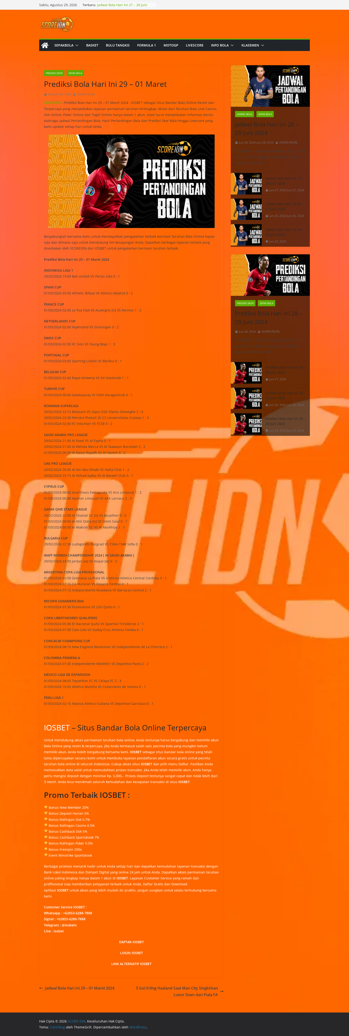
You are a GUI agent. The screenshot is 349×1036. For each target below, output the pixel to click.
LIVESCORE (194, 45)
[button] (76, 45)
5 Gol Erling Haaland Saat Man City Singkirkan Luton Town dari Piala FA (177, 991)
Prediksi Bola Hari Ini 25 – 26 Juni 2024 (285, 421)
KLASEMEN (250, 45)
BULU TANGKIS (118, 45)
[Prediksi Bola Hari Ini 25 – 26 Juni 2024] (246, 424)
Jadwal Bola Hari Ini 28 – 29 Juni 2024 (266, 128)
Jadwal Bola (244, 114)
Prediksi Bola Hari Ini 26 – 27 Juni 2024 (285, 395)
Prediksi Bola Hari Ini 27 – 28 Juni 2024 (285, 370)
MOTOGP (171, 45)
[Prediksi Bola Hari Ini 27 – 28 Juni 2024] (246, 373)
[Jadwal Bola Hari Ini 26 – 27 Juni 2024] (246, 210)
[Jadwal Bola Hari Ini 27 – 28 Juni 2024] (246, 184)
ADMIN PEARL (86, 94)
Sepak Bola (75, 73)
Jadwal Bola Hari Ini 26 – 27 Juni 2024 (284, 206)
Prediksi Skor (54, 73)
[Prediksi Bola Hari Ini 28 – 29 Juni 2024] (270, 275)
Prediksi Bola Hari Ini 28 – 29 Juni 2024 (268, 317)
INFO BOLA (220, 45)
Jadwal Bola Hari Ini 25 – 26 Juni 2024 (284, 232)
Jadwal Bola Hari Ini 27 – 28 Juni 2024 (284, 181)
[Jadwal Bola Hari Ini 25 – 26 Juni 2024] (246, 235)
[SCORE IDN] (45, 45)
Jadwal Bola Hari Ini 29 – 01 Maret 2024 (79, 988)
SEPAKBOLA (63, 45)
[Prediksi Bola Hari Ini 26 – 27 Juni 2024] (246, 399)
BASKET (92, 45)
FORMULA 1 (146, 45)
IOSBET (57, 727)
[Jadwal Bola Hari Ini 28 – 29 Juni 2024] (270, 86)
